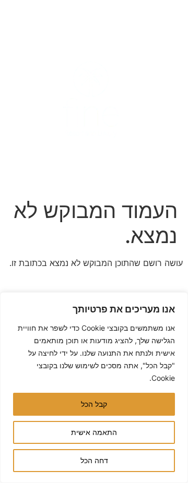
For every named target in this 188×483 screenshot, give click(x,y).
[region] (94, 387)
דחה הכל (94, 460)
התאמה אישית (94, 432)
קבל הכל (94, 404)
